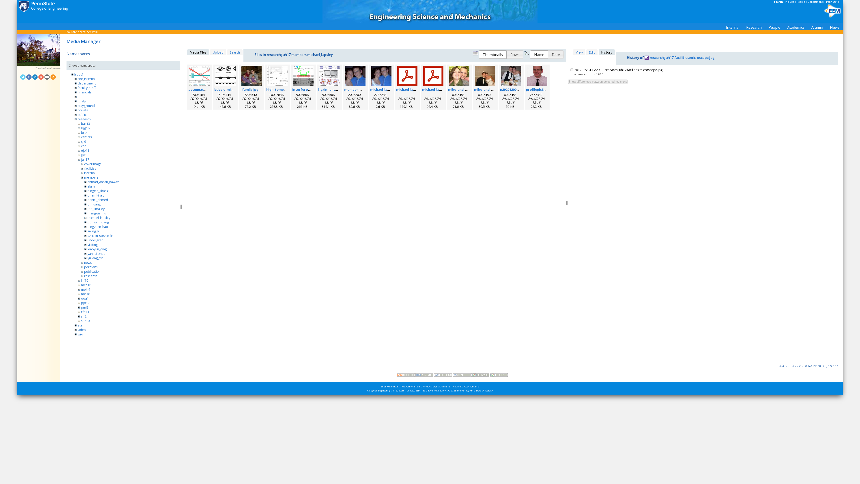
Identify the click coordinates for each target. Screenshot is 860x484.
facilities (90, 168)
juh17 (85, 159)
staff (81, 325)
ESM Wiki (92, 32)
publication (92, 271)
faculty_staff (87, 87)
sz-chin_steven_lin (101, 235)
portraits (91, 267)
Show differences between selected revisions (598, 81)
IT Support (398, 390)
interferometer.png (309, 89)
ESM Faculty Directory (434, 390)
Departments (815, 1)
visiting (93, 244)
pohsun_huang (98, 222)
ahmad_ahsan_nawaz (103, 181)
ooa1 (85, 298)
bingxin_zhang (98, 190)
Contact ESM (413, 390)
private (83, 110)
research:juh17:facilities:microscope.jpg (682, 57)
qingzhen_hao (98, 226)
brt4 (84, 132)
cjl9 (83, 141)
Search (235, 52)
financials (84, 92)
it (79, 96)
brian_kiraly (96, 195)
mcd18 (86, 285)
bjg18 (85, 128)
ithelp (82, 101)
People (801, 1)
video (82, 329)
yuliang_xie (95, 258)
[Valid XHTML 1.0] (443, 376)
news (88, 262)
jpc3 (84, 155)
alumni (92, 186)
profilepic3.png (538, 89)
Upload (218, 52)
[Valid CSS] (462, 376)
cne (83, 146)
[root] (78, 74)
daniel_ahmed (98, 199)
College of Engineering (378, 390)
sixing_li (93, 231)
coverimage (93, 164)
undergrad (95, 240)
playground (86, 105)
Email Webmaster (390, 386)
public (82, 114)
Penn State (832, 1)
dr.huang (94, 204)
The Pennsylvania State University (475, 390)
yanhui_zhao (96, 253)
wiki (80, 334)
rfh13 (85, 311)
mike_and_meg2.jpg (490, 89)
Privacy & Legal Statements (436, 386)
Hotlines (457, 386)
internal (89, 173)
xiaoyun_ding (97, 249)
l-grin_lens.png (330, 89)
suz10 (85, 320)
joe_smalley (96, 208)
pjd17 (85, 302)
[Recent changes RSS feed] (406, 376)
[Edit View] (499, 376)
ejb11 (85, 150)
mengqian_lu (97, 213)
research (84, 119)
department (87, 83)
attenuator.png (201, 89)
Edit (592, 52)
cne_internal (86, 78)
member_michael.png (361, 89)
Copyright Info (471, 386)
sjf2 (83, 316)
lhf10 (84, 280)
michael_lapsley (99, 217)
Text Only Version (410, 386)
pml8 (84, 307)
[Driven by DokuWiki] (480, 376)
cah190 (86, 137)
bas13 (85, 123)
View (579, 52)
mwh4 (85, 289)
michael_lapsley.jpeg (387, 89)
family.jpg (250, 89)
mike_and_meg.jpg (463, 89)
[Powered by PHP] (424, 376)
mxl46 (85, 294)
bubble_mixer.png (228, 89)
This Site (789, 1)
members (91, 177)
